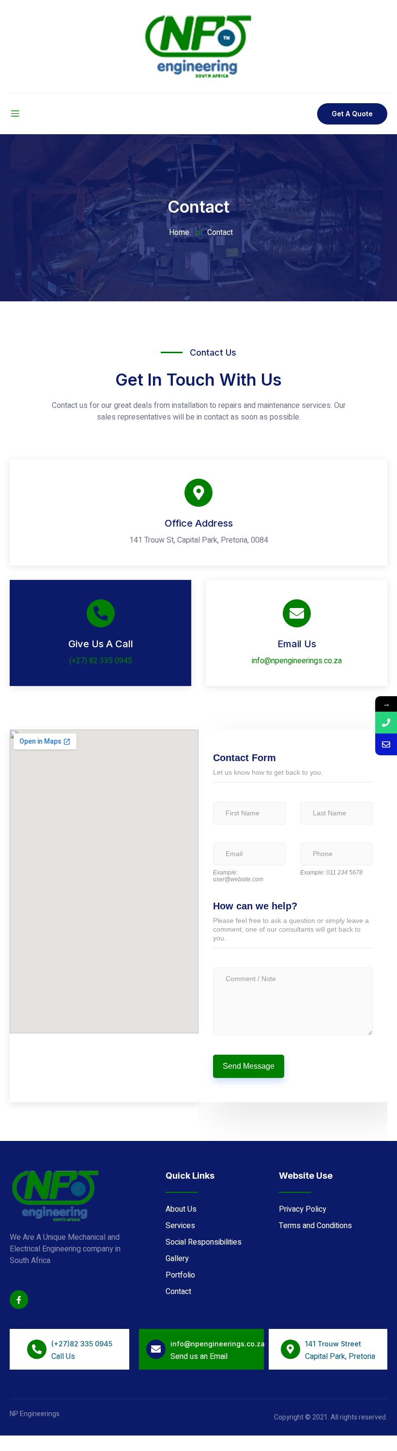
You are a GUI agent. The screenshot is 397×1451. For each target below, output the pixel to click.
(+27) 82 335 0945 (100, 661)
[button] (352, 114)
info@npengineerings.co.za (297, 661)
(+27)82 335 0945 (81, 1344)
